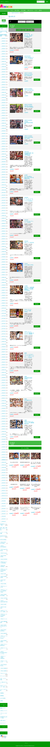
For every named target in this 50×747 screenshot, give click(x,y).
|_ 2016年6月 (3, 354)
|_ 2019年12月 (3, 247)
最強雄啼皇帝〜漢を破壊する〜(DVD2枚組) (28, 154)
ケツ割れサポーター (3, 683)
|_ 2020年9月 (3, 223)
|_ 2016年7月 (3, 351)
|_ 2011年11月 (3, 495)
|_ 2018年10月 (3, 283)
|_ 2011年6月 (3, 508)
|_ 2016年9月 (3, 346)
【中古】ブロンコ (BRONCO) (3, 645)
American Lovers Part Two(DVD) (28, 75)
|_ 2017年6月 (3, 323)
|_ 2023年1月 (3, 151)
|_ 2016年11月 (3, 342)
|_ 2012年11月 (3, 465)
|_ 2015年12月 (3, 370)
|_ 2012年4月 (3, 482)
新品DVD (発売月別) (15, 12)
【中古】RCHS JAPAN (3, 556)
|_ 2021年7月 (3, 197)
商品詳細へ (37, 50)
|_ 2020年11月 (3, 219)
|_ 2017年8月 (3, 318)
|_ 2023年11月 (3, 126)
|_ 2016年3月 (3, 362)
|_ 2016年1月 (3, 367)
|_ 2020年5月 (3, 233)
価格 (31, 29)
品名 (26, 29)
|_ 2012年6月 (3, 477)
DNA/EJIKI (26, 197)
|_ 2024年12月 (3, 93)
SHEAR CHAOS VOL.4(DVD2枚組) (28, 106)
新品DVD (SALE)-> (3, 537)
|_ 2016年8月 (3, 349)
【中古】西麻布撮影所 (3, 622)
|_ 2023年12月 (3, 123)
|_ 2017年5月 (3, 326)
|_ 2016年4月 (3, 359)
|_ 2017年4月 (3, 328)
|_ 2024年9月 (3, 100)
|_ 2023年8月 (3, 133)
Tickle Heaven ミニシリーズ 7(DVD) (29, 58)
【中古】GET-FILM (3, 581)
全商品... (2, 700)
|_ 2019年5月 (3, 264)
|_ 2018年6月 (3, 292)
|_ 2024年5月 (3, 110)
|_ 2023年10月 (3, 129)
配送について (2, 708)
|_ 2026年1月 (3, 59)
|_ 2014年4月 (3, 421)
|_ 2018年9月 (3, 285)
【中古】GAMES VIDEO (3, 577)
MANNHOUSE (27, 33)
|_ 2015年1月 (3, 398)
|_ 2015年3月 (3, 393)
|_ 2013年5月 (3, 449)
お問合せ (40, 10)
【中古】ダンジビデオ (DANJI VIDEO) (3, 615)
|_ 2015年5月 (3, 387)
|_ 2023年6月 (3, 138)
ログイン (7, 1)
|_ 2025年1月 (3, 89)
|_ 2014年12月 (3, 401)
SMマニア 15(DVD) (29, 242)
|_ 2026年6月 (3, 46)
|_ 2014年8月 (3, 411)
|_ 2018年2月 (3, 303)
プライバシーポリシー (3, 714)
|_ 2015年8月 (3, 380)
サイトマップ (2, 723)
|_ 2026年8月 (3, 41)
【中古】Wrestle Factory (3, 665)
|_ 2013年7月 (3, 444)
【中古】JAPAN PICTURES (3, 595)
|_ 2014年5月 (3, 418)
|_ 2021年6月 (3, 200)
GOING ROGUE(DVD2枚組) (28, 122)
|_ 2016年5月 (3, 357)
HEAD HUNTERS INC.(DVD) (28, 138)
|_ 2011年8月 (3, 503)
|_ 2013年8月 (3, 441)
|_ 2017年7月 (3, 321)
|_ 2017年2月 (3, 333)
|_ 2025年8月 (3, 71)
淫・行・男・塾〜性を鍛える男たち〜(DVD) (28, 36)
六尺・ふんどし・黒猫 (3, 679)
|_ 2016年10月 (3, 344)
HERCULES (26, 151)
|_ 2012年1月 (3, 490)
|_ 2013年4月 (3, 452)
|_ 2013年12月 (3, 432)
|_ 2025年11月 (3, 64)
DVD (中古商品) (3, 539)
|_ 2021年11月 (3, 188)
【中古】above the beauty (3, 550)
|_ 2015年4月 (3, 390)
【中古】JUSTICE (3, 598)
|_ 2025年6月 (3, 76)
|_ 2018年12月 (3, 278)
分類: (10, 21)
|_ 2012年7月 (3, 475)
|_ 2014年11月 (3, 404)
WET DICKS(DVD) (29, 90)
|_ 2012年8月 (3, 472)
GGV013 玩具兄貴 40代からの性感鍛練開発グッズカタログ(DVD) (29, 289)
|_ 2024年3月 (3, 115)
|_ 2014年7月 (3, 413)
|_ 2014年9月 (3, 408)
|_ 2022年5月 (3, 172)
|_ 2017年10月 (3, 314)
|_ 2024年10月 (3, 98)
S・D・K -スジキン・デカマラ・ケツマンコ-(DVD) (28, 200)
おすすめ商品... (3, 698)
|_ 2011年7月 (3, 506)
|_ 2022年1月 (3, 182)
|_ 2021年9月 (3, 192)
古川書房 (26, 285)
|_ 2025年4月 (3, 82)
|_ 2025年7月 (3, 74)
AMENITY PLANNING (28, 88)
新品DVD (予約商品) (3, 32)
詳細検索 (3, 22)
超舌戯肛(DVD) (28, 400)
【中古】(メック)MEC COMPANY (3, 657)
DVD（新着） (23, 10)
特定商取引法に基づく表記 (3, 717)
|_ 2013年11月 (3, 434)
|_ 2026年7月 (3, 43)
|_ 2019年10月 (3, 252)
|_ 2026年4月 (3, 51)
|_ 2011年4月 (3, 513)
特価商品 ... (2, 693)
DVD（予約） (17, 10)
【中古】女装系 (3, 670)
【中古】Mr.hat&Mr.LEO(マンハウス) (3, 652)
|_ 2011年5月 (3, 511)
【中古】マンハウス (3, 649)
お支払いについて (3, 710)
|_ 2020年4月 (3, 236)
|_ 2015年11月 (3, 373)
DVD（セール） (30, 10)
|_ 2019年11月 (3, 249)
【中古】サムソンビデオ (3, 587)
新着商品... (2, 695)
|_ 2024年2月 (3, 118)
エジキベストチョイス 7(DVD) (28, 222)
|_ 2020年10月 (3, 221)
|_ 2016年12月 (3, 339)
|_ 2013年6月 (3, 446)
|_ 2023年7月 (3, 136)
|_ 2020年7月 (3, 228)
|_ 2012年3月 (3, 485)
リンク (1, 729)
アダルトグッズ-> (3, 674)
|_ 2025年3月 (3, 84)
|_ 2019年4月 (3, 267)
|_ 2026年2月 (3, 56)
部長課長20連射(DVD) (28, 378)
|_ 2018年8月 (3, 287)
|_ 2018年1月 (3, 305)
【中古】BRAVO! (3, 634)
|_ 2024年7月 (3, 105)
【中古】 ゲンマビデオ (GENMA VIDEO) (3, 570)
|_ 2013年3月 (3, 454)
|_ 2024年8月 (3, 102)
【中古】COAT (3, 574)
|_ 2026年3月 (3, 53)
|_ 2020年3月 (3, 238)
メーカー (19, 29)
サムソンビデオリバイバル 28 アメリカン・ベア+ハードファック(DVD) (29, 356)
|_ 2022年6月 (3, 169)
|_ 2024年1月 (3, 120)
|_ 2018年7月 (3, 290)
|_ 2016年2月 (3, 364)
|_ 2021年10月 (3, 190)
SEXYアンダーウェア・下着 (3, 686)
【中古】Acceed (3, 553)
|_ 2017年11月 (3, 311)
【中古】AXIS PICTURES (3, 543)
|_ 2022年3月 (3, 177)
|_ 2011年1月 (3, 521)
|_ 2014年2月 (3, 426)
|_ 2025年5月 (3, 79)
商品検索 (4, 13)
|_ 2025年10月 (3, 67)
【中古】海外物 (3, 668)
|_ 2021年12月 (3, 185)
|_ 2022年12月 (3, 154)
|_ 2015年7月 (3, 382)
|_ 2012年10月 (3, 468)
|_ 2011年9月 (3, 500)
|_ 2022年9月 (3, 161)
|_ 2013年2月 (3, 457)
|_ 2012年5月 (3, 480)
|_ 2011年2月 (3, 518)
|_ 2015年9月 (3, 377)
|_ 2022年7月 (3, 166)
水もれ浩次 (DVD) (28, 265)
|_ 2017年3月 (3, 331)
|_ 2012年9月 (3, 470)
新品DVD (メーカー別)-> (3, 525)
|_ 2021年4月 (3, 205)
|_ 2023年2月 (3, 148)
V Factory (26, 263)
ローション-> (3, 675)
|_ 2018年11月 (3, 280)
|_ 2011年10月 (3, 498)
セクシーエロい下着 (3, 690)
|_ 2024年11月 (3, 95)
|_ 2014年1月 (3, 428)
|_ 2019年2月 (3, 272)
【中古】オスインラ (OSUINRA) (3, 562)
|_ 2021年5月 (3, 202)
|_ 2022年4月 (3, 174)
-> (3, 35)
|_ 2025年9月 (3, 69)
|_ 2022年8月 (3, 164)
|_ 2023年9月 (3, 130)
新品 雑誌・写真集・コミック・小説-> (3, 528)
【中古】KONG (3, 583)
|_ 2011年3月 (3, 516)
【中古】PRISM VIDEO (3, 641)
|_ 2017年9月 (3, 315)
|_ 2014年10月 (3, 406)
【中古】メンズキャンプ (3, 662)
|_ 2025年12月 (3, 62)
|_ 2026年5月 (3, 48)
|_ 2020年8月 (3, 226)
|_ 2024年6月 (3, 107)
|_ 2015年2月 (3, 395)
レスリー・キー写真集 (3, 533)
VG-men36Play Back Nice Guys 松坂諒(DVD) (29, 177)
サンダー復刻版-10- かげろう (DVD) (29, 333)
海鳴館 (25, 376)
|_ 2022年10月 (3, 159)
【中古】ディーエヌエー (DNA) (3, 611)
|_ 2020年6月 (3, 231)
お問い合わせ (2, 720)
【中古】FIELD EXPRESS (3, 630)
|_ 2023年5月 (3, 141)
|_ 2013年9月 (3, 439)
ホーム (2, 1)
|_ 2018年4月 (3, 297)
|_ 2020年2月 (3, 241)
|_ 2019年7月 (3, 259)
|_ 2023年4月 (3, 143)
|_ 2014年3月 (3, 423)
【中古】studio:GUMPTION (3, 601)
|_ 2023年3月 (3, 146)
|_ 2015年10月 (3, 375)
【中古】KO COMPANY (3, 566)
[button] (4, 736)
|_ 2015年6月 (3, 385)
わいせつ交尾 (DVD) (27, 311)
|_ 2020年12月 (3, 216)
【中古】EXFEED (3, 559)
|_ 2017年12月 (3, 308)
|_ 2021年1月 (3, 213)
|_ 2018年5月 (3, 295)
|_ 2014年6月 (3, 416)
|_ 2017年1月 (3, 336)
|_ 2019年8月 (3, 256)
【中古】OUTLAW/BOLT (3, 546)
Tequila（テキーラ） (28, 309)
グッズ (36, 10)
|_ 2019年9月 (3, 254)
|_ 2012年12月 (3, 463)
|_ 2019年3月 (3, 269)
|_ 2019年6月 (3, 261)
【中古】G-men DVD (3, 607)
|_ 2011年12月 (3, 493)
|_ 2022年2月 (3, 179)
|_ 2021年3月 (3, 208)
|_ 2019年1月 (3, 274)
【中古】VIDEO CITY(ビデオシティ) (3, 626)
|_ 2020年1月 (3, 243)
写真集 (3, 28)
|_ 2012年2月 (3, 488)
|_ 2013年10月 (3, 437)
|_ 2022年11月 (3, 157)
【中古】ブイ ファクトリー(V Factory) (3, 637)
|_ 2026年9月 (3, 38)
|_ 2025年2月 (3, 87)
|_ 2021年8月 (3, 195)
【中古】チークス (3, 618)
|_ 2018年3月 (3, 300)
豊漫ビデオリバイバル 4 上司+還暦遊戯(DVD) (29, 422)
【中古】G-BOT (3, 604)
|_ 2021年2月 (3, 210)
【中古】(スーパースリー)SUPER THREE (3, 590)
